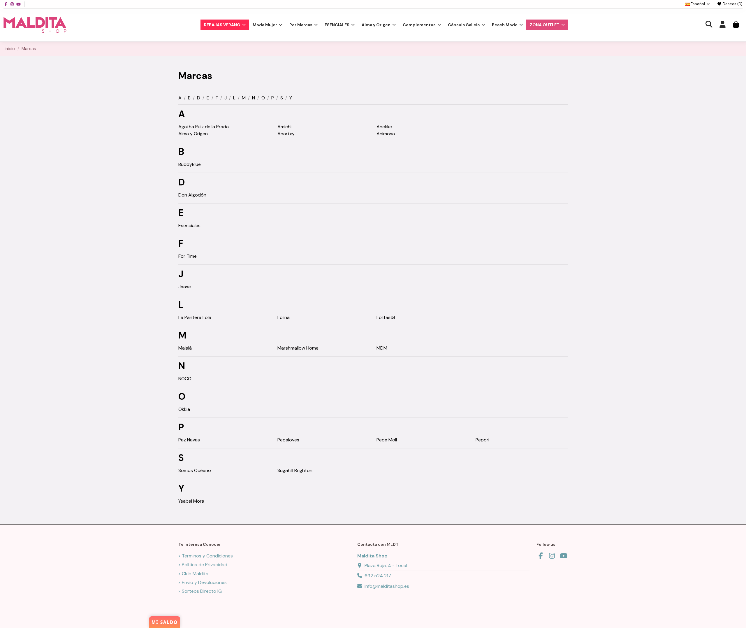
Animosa (385, 134)
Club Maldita (195, 574)
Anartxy (286, 134)
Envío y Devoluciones (204, 582)
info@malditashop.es (387, 586)
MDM (381, 348)
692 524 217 (378, 576)
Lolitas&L (386, 317)
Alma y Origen (193, 134)
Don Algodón (192, 195)
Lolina (283, 317)
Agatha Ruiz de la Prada (203, 127)
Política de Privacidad (204, 565)
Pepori (482, 440)
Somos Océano (194, 470)
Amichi (284, 127)
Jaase (184, 287)
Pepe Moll (386, 440)
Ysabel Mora (191, 501)
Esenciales (189, 225)
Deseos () (732, 3)
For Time (187, 256)
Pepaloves (288, 440)
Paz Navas (189, 440)
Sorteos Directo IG (202, 591)
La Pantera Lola (194, 317)
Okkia (184, 409)
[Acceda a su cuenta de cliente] (722, 25)
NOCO (184, 379)
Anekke (384, 127)
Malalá (185, 348)
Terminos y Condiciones (207, 556)
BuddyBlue (189, 164)
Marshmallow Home (298, 348)
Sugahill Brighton (294, 470)
